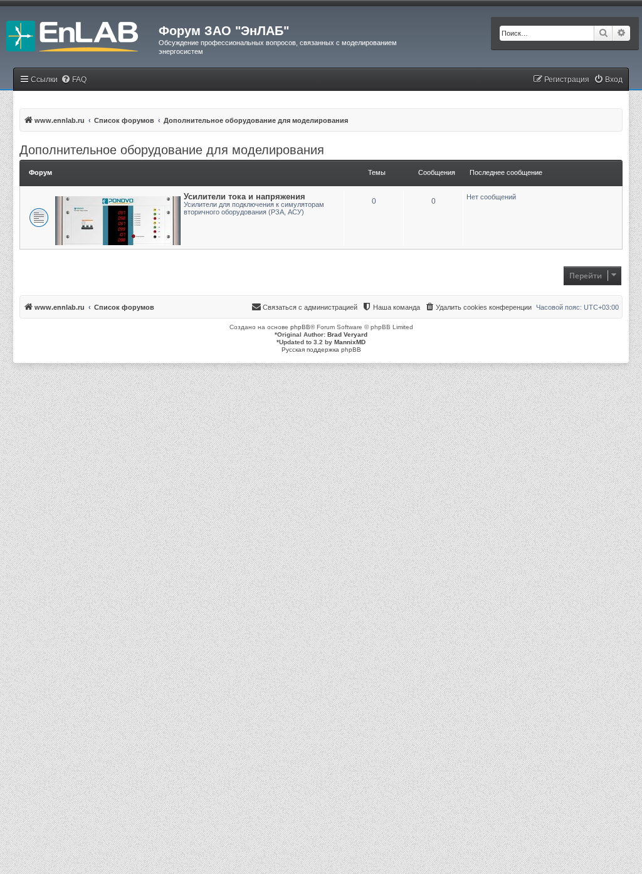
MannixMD (350, 342)
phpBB (300, 327)
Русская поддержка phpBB (321, 349)
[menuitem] (74, 79)
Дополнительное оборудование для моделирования (171, 150)
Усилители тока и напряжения (244, 196)
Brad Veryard (347, 334)
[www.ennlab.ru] (79, 34)
